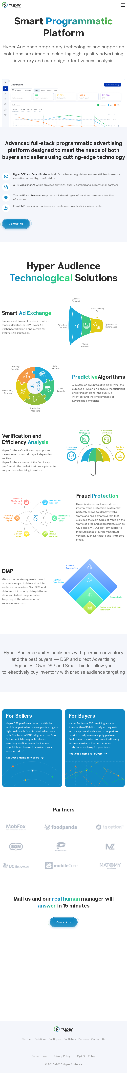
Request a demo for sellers (22, 757)
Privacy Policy (62, 1056)
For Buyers (55, 1039)
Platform (27, 1039)
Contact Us (98, 1039)
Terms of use (39, 1056)
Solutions (40, 1039)
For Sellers (70, 1039)
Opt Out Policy (86, 1056)
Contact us (63, 922)
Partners (84, 1039)
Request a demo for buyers (86, 753)
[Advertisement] (63, 980)
